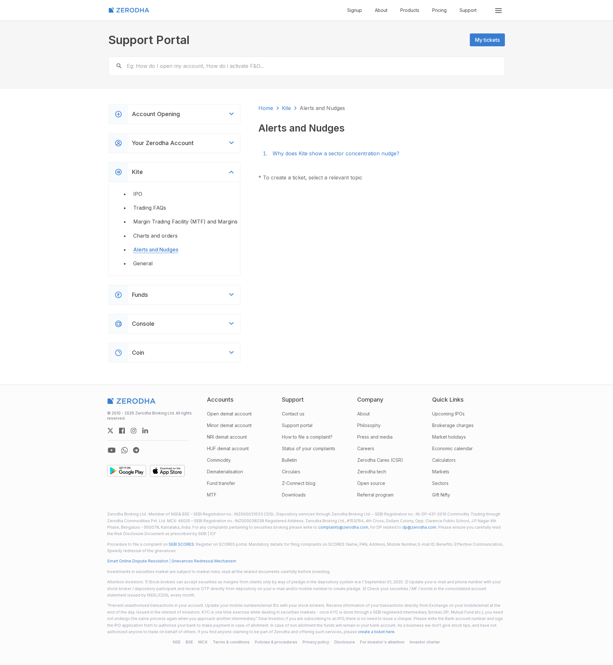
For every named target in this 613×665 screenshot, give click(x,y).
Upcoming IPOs (448, 413)
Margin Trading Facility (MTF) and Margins (185, 221)
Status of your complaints (308, 448)
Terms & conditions (231, 642)
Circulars (291, 471)
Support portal (297, 425)
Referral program (375, 494)
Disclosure (344, 642)
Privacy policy (315, 642)
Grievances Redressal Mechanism (204, 561)
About (381, 10)
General (143, 263)
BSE (189, 642)
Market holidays (449, 437)
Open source (371, 483)
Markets (440, 471)
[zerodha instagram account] (133, 430)
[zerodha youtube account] (111, 450)
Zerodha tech (371, 471)
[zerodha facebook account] (122, 430)
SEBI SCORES (181, 544)
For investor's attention (382, 642)
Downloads (294, 494)
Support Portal (149, 40)
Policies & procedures (276, 642)
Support (468, 10)
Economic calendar (452, 448)
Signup (354, 10)
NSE (177, 642)
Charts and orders (155, 235)
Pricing (439, 10)
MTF (212, 494)
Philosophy (369, 425)
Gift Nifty (441, 494)
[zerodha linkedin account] (145, 430)
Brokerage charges (453, 425)
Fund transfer (221, 483)
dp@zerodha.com (419, 527)
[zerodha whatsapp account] (124, 450)
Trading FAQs (149, 208)
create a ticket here (376, 631)
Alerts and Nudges (155, 249)
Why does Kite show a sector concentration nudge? (336, 153)
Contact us (293, 413)
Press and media (375, 437)
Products (409, 10)
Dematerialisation (225, 471)
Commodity (219, 460)
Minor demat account (229, 425)
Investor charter (425, 642)
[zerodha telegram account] (136, 450)
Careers (365, 448)
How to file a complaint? (307, 437)
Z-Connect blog (298, 483)
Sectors (440, 483)
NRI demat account (227, 437)
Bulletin (289, 460)
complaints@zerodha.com (343, 527)
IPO (137, 194)
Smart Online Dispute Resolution (137, 561)
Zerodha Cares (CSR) (380, 460)
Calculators (444, 460)
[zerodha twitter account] (110, 430)
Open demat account (229, 413)
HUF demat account (228, 448)
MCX (203, 642)
